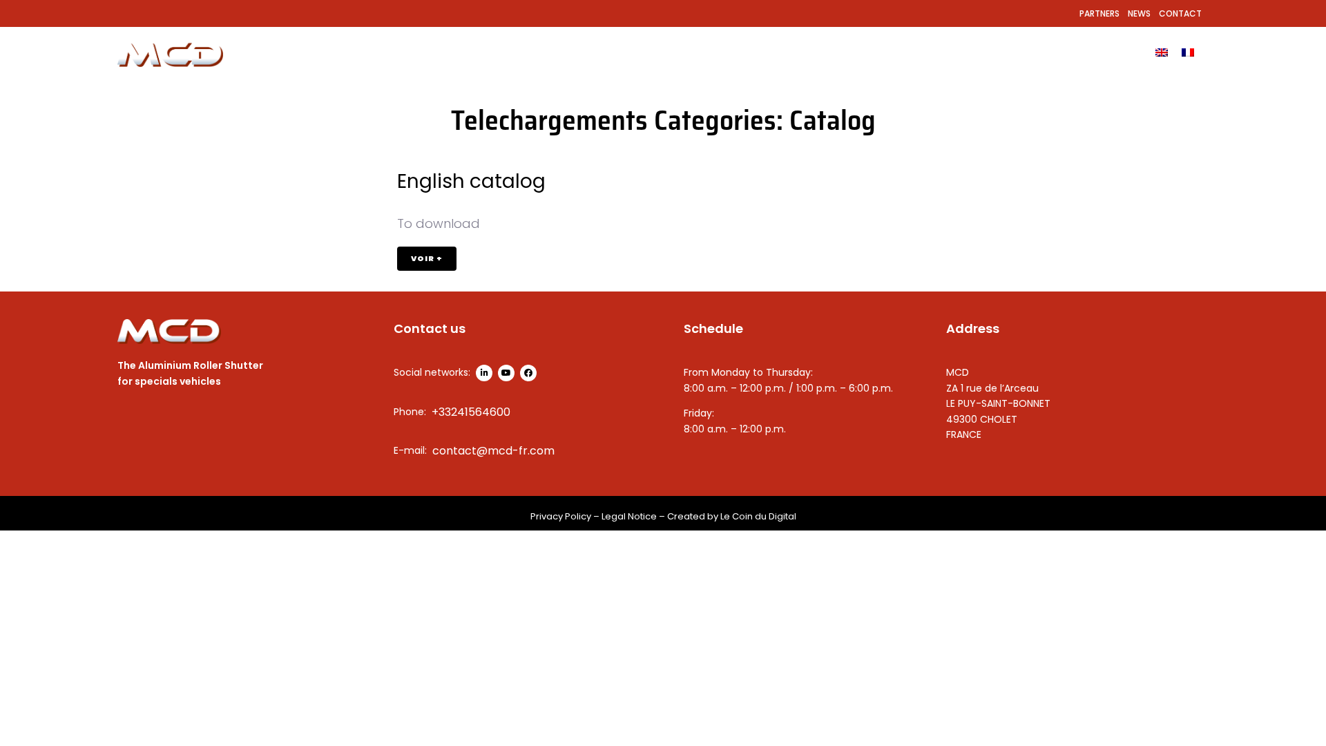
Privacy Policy (560, 516)
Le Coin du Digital (758, 516)
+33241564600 (471, 412)
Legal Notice (629, 516)
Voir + (427, 258)
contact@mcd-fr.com (493, 451)
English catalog (471, 181)
